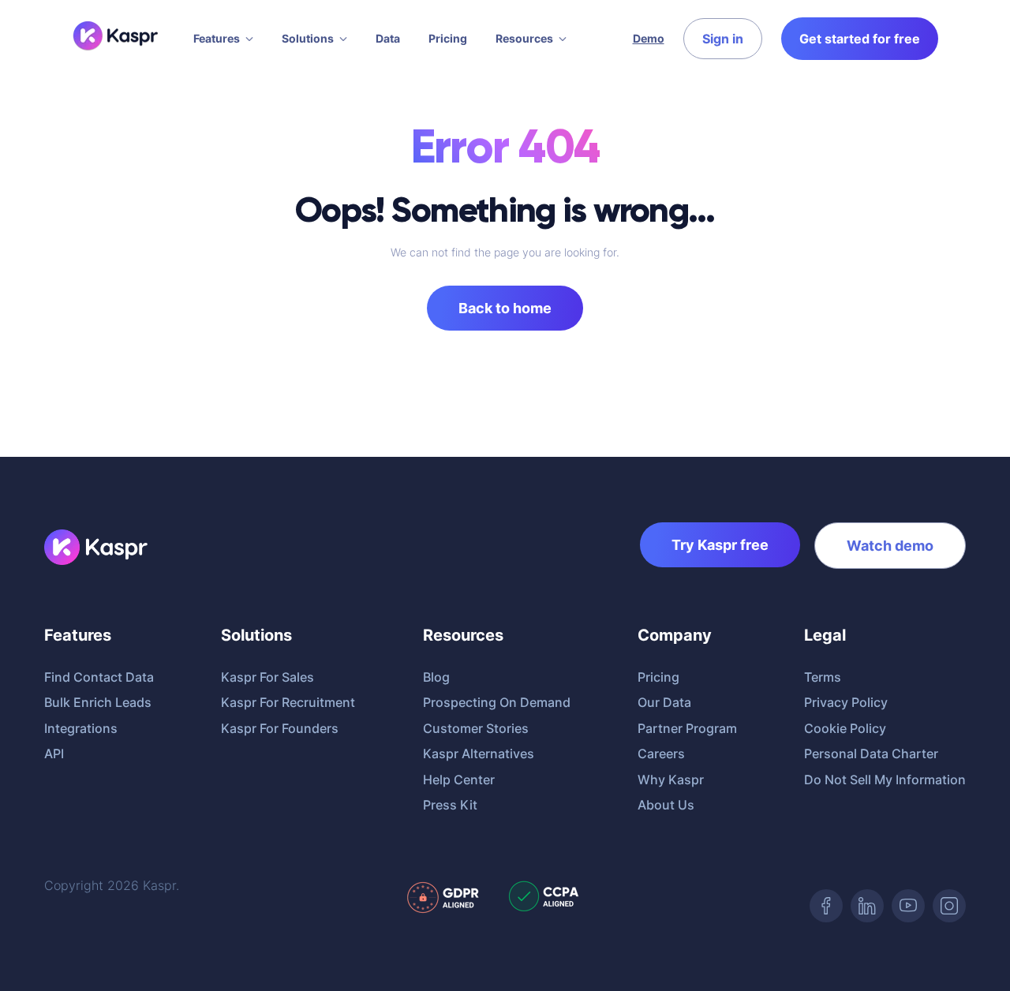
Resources (524, 38)
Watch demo (890, 545)
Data (388, 38)
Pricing (447, 38)
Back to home (505, 308)
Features (216, 38)
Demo (648, 38)
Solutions (308, 38)
